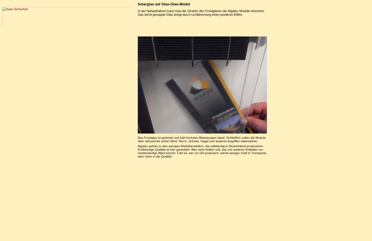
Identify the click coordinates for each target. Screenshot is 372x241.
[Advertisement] (202, 25)
